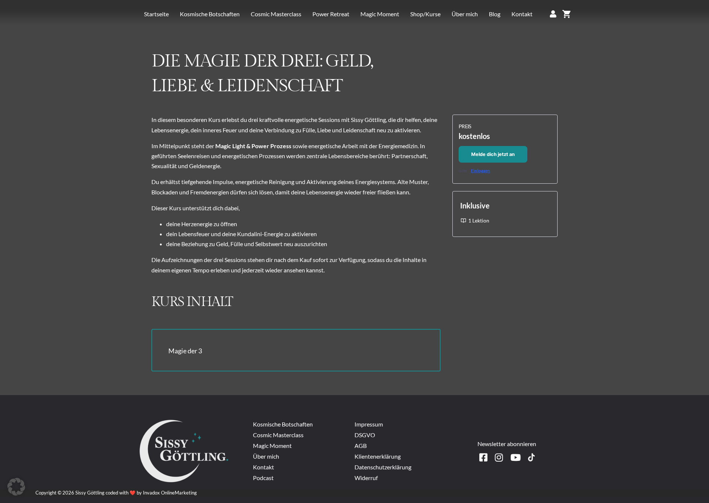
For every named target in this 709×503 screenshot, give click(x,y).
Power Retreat (330, 13)
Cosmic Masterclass (276, 13)
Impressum (369, 424)
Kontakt (521, 13)
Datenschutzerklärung (382, 466)
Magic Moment (379, 13)
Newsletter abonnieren (506, 443)
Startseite (156, 13)
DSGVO (364, 434)
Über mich (465, 13)
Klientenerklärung (377, 456)
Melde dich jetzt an (493, 154)
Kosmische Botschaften (210, 13)
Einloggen (480, 170)
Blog (494, 13)
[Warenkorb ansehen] (566, 14)
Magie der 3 (185, 351)
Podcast (263, 477)
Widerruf (366, 477)
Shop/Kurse (425, 13)
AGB (360, 445)
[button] (16, 486)
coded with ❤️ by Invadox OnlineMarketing (151, 493)
